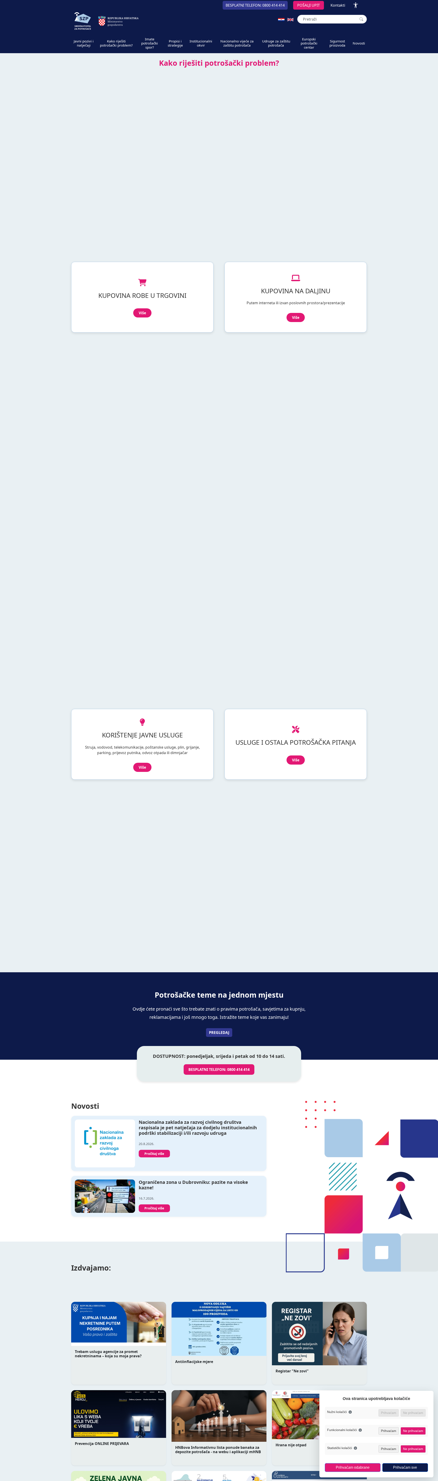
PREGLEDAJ (219, 1032)
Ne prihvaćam (413, 1431)
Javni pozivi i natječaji (84, 43)
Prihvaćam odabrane (353, 1467)
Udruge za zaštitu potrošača (276, 43)
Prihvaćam (388, 1431)
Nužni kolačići (337, 1412)
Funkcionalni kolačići (342, 1430)
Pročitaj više (154, 1153)
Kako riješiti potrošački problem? (116, 43)
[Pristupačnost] (356, 5)
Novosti (359, 43)
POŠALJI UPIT (308, 5)
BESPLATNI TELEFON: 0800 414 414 (219, 1069)
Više (142, 312)
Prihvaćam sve (405, 1467)
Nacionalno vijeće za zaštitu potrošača (237, 43)
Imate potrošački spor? (149, 43)
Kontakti (338, 5)
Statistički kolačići (339, 1448)
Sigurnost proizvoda (337, 43)
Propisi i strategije (175, 43)
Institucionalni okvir (201, 43)
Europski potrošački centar (309, 43)
